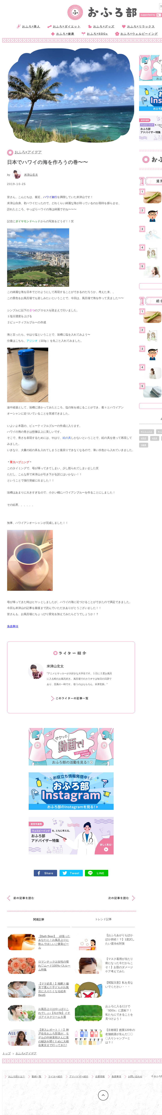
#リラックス (146, 431)
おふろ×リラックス (141, 26)
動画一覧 (36, 1076)
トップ (6, 1053)
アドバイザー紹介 (78, 1076)
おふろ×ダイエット (67, 26)
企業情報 (100, 1076)
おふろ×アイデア (28, 152)
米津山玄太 (31, 174)
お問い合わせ (135, 1076)
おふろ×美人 (31, 26)
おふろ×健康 (65, 33)
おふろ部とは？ (16, 1076)
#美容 (143, 438)
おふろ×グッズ (104, 26)
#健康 (143, 445)
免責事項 (12, 626)
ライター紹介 (55, 1076)
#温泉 (154, 438)
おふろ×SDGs (97, 33)
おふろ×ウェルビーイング (139, 33)
